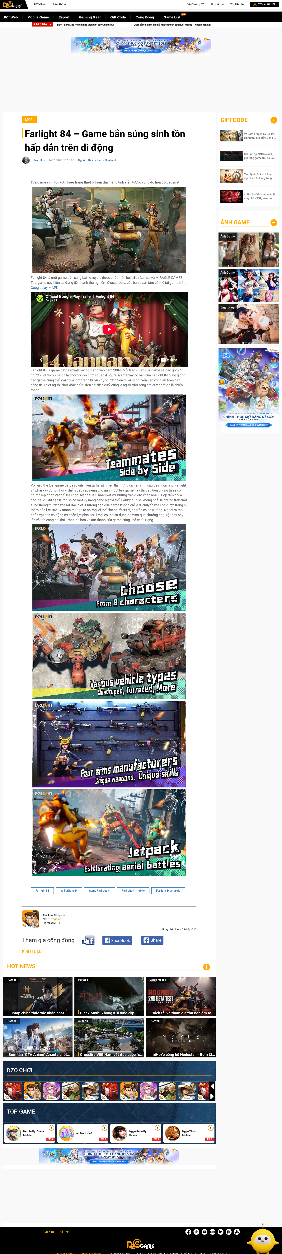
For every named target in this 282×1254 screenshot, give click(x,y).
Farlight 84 (42, 890)
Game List (172, 17)
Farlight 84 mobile (133, 890)
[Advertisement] (141, 85)
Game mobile (158, 979)
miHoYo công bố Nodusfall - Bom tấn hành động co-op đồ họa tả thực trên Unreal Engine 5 (183, 1054)
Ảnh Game (235, 222)
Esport (64, 17)
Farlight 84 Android (168, 890)
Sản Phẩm (59, 4)
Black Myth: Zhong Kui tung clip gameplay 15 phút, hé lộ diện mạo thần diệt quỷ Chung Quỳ (108, 1013)
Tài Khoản (237, 4)
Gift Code (118, 17)
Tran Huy (39, 160)
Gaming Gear (90, 17)
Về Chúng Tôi (196, 4)
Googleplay (39, 288)
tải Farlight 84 (69, 890)
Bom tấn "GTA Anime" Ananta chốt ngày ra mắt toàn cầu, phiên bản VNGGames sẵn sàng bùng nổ (145, 24)
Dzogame (55, 919)
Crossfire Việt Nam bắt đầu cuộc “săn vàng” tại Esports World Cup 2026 (112, 1054)
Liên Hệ (49, 1232)
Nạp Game (217, 4)
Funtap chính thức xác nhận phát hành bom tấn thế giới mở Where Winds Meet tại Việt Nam (36, 1013)
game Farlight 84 (99, 890)
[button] (212, 1096)
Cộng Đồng (144, 17)
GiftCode (234, 120)
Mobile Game (38, 17)
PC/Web (11, 979)
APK (55, 288)
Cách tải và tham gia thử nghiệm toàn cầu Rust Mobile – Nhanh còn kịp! (183, 1013)
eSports (83, 1020)
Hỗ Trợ (64, 1232)
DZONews (40, 4)
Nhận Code (257, 135)
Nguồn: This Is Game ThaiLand (97, 160)
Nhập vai (59, 915)
